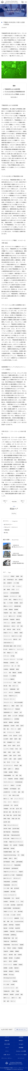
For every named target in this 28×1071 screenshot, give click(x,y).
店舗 (21, 994)
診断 (10, 795)
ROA (15, 911)
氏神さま (13, 626)
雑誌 (4, 921)
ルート (17, 589)
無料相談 (12, 848)
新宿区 (13, 991)
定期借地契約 (6, 725)
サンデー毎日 (19, 659)
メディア (5, 692)
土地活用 (17, 994)
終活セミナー (16, 802)
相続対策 (5, 722)
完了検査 (12, 656)
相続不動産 (11, 924)
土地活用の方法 (7, 792)
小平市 (10, 735)
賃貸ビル (11, 858)
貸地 (4, 742)
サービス (13, 762)
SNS (12, 665)
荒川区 (8, 762)
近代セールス (15, 685)
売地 (16, 652)
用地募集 (16, 602)
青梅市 (15, 738)
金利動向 (14, 948)
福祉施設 (5, 974)
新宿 (21, 626)
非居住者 (20, 612)
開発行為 (15, 639)
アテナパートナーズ (8, 964)
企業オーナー (10, 768)
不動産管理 (6, 788)
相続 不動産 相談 (8, 815)
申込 (4, 948)
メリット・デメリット (18, 798)
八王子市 (5, 599)
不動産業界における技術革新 (12, 89)
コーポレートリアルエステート (10, 895)
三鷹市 (10, 755)
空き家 (5, 715)
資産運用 (11, 994)
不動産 (17, 991)
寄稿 (10, 685)
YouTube (5, 695)
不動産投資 (6, 596)
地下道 (13, 589)
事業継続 (17, 951)
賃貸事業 (5, 968)
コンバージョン (20, 649)
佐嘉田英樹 (16, 918)
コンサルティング (13, 596)
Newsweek (6, 675)
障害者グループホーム (17, 599)
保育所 (17, 725)
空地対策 (13, 622)
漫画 (4, 589)
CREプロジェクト (17, 878)
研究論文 (12, 576)
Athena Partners (15, 944)
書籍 (20, 738)
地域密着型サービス (11, 742)
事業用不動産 (6, 848)
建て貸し (6, 532)
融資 (15, 954)
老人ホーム (13, 1001)
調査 (4, 602)
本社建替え (6, 901)
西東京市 (5, 735)
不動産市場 (10, 778)
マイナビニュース (10, 732)
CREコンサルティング (8, 865)
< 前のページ (5, 501)
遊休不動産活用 (7, 868)
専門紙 (13, 861)
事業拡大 (16, 772)
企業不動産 (16, 722)
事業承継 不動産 (7, 938)
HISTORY (19, 914)
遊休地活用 (12, 901)
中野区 (18, 752)
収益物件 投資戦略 (7, 908)
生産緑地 (20, 758)
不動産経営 (6, 845)
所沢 (12, 805)
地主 (18, 762)
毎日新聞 (20, 672)
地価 (13, 938)
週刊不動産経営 (7, 861)
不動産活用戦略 (17, 865)
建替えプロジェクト (8, 878)
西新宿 (8, 589)
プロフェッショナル (8, 639)
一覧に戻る (14, 501)
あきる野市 (6, 738)
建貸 (18, 689)
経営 (14, 851)
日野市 (19, 755)
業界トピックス (12, 616)
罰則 (16, 579)
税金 (11, 612)
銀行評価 (11, 954)
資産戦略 (21, 944)
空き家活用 (16, 888)
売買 (4, 1001)
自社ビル (5, 961)
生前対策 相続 (7, 822)
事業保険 (11, 609)
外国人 (14, 612)
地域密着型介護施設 (8, 851)
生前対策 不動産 (17, 815)
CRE (18, 855)
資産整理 (15, 964)
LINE (17, 662)
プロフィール (13, 729)
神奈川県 (5, 685)
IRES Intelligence (19, 931)
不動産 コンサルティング (16, 838)
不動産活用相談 (7, 881)
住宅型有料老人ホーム (8, 719)
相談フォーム (6, 798)
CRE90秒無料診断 (18, 782)
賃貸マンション (7, 997)
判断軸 (22, 855)
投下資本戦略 (6, 934)
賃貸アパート (14, 997)
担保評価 (20, 954)
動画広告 (18, 619)
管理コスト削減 (16, 795)
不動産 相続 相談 (15, 831)
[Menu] (25, 2)
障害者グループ (10, 652)
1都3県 (14, 629)
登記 (4, 579)
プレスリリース (7, 636)
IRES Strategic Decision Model (9, 977)
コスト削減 (18, 785)
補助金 (17, 669)
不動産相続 (17, 924)
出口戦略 (11, 968)
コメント (5, 672)
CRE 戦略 (5, 841)
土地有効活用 (6, 805)
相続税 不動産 (7, 818)
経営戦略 (10, 772)
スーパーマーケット (8, 682)
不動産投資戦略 (7, 944)
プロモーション (7, 622)
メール (17, 901)
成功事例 (12, 725)
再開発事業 (12, 669)
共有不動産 (11, 928)
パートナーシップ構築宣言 (9, 679)
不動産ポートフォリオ (8, 911)
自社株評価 (17, 928)
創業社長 (17, 768)
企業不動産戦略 (19, 861)
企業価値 (15, 961)
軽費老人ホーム (7, 705)
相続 (21, 576)
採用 (20, 596)
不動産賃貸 (12, 619)
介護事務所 (6, 931)
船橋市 (19, 729)
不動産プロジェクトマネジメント (10, 871)
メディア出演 (6, 914)
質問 (17, 775)
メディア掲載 (16, 583)
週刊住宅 (16, 765)
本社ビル (5, 954)
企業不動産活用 (15, 868)
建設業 (17, 576)
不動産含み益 (6, 941)
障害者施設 (6, 662)
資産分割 (5, 928)
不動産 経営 (12, 931)
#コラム (14, 513)
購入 (8, 729)
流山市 (21, 602)
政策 (19, 665)
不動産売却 (6, 612)
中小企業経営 (17, 958)
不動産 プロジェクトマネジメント (11, 825)
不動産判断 (15, 981)
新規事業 (16, 609)
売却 (12, 798)
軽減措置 (20, 579)
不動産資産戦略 (7, 885)
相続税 (9, 715)
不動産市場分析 (14, 941)
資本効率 (17, 898)
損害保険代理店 (17, 606)
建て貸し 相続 (6, 838)
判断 (18, 851)
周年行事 (9, 629)
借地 (4, 732)
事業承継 (11, 722)
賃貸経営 (21, 778)
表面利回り (16, 968)
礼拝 (18, 626)
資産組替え (11, 971)
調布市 (22, 725)
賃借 (4, 729)
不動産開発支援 (19, 875)
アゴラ (5, 778)
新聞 (8, 921)
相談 (20, 775)
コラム (5, 802)
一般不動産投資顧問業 (14, 592)
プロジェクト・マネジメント (11, 527)
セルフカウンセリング (8, 765)
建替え (15, 858)
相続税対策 (6, 994)
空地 (8, 1001)
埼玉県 (19, 682)
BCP (17, 987)
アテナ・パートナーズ (8, 918)
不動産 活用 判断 (16, 818)
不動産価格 (20, 948)
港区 (20, 748)
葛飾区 (5, 745)
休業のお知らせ (7, 626)
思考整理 (5, 858)
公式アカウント (7, 665)
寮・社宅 (5, 649)
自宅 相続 (12, 808)
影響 (4, 583)
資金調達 (5, 958)
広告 (20, 639)
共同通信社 (6, 669)
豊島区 (5, 752)
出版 (12, 921)
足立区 (18, 742)
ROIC (13, 898)
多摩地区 (16, 632)
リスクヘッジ (6, 576)
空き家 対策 (19, 808)
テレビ (22, 918)
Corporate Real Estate (18, 921)
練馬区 (13, 705)
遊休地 (10, 961)
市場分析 (9, 948)
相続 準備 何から (17, 812)
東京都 (21, 632)
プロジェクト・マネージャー (9, 699)
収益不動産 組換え (16, 908)
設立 (4, 629)
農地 (20, 997)
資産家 (5, 768)
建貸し (10, 599)
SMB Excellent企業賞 (18, 702)
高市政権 (16, 778)
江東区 (10, 758)
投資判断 (17, 971)
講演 (12, 888)
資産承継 (5, 971)
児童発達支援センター (8, 712)
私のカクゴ (6, 592)
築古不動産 (13, 891)
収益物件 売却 (20, 904)
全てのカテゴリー (8, 524)
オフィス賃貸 (6, 984)
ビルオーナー (6, 785)
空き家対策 (6, 619)
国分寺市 (15, 735)
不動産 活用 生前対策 (15, 835)
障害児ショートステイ (8, 606)
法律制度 (19, 622)
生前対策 (16, 805)
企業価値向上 (13, 934)
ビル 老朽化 (14, 792)
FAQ (13, 775)
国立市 (14, 755)
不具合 (22, 901)
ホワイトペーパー (7, 981)
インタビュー (19, 586)
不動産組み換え (7, 991)
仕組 (4, 762)
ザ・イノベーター (7, 586)
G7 (15, 665)
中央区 (16, 748)
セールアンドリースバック (9, 987)
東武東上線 (21, 715)
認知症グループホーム (8, 632)
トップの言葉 (10, 602)
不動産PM (21, 871)
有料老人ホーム (12, 649)
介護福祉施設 (17, 692)
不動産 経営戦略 (7, 898)
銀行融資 (11, 958)
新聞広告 (14, 672)
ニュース (5, 616)
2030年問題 (16, 719)
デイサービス (6, 656)
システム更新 (6, 904)
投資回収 (20, 964)
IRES (11, 845)
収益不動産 (13, 904)
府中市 (9, 745)
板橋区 (17, 705)
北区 (21, 705)
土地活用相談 (14, 881)
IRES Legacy (11, 974)
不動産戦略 (21, 845)
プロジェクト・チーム (8, 702)
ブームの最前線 (12, 675)
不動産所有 (6, 951)
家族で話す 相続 (7, 812)
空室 (19, 792)
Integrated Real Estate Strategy (10, 855)
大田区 (14, 758)
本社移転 (12, 984)
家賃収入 (12, 785)
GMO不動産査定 (13, 788)
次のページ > (23, 501)
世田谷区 (16, 712)
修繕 (23, 792)
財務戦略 (11, 951)
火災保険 (5, 609)
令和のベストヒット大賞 (16, 636)
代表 (13, 586)
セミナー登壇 (6, 888)
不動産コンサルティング (8, 709)
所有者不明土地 (10, 579)
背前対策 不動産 (7, 828)
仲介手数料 (19, 616)
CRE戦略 (5, 772)
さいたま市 (15, 715)
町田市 (14, 745)
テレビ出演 (13, 914)
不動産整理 (6, 808)
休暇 (10, 672)
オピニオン (6, 689)
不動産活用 (6, 530)
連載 (21, 765)
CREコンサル (14, 885)
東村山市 (18, 732)
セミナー (10, 802)
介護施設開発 (6, 891)
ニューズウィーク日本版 (8, 748)
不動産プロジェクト (13, 695)
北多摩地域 (12, 662)
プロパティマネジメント (8, 782)
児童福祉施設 (12, 689)
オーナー (5, 795)
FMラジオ (11, 692)
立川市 (20, 735)
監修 (19, 788)
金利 (16, 938)
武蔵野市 (5, 755)
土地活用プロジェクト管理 (9, 875)
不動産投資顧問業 (7, 775)
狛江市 (18, 745)
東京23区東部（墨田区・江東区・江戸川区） (13, 646)
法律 (21, 712)
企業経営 (5, 924)
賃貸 (4, 652)
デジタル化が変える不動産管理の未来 (15, 91)
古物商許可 (9, 583)
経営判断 (15, 845)
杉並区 (14, 752)
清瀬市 (11, 738)
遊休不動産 (20, 911)
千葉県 (14, 682)
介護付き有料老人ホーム (8, 642)
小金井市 (5, 758)
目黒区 (9, 752)
